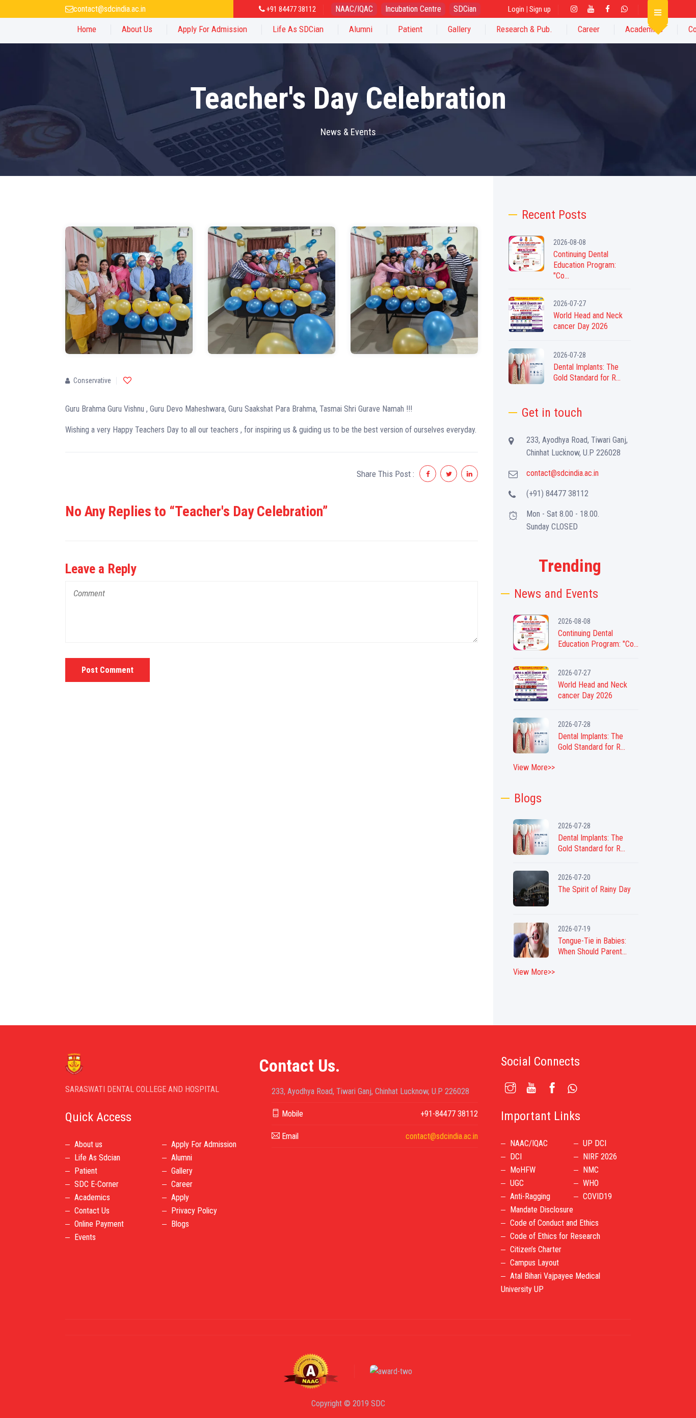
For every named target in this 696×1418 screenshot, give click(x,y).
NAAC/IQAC (354, 9)
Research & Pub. (524, 29)
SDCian (464, 9)
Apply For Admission (212, 29)
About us (88, 1144)
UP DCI (594, 1143)
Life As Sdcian (97, 1157)
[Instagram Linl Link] (573, 9)
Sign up (540, 9)
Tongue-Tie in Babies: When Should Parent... (592, 946)
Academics (644, 29)
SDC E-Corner (96, 1184)
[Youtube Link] (590, 9)
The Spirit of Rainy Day (594, 889)
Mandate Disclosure (541, 1209)
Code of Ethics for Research (555, 1236)
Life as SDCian (298, 29)
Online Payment (99, 1224)
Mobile (291, 1114)
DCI (516, 1156)
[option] (129, 290)
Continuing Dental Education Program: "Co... (584, 265)
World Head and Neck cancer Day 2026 (588, 321)
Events (85, 1237)
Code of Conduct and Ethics (554, 1223)
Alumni (360, 29)
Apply (180, 1197)
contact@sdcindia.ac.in (109, 9)
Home (86, 29)
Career (589, 29)
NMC (591, 1170)
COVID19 (597, 1196)
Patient (410, 29)
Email (289, 1136)
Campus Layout (534, 1263)
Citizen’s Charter (535, 1249)
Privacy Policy (194, 1211)
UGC (517, 1183)
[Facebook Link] (607, 9)
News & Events (348, 131)
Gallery (459, 29)
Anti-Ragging (530, 1196)
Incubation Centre (413, 9)
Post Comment (107, 670)
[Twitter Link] (624, 9)
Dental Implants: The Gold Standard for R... (587, 372)
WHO (591, 1183)
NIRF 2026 (600, 1156)
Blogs (180, 1224)
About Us (137, 29)
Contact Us (92, 1211)
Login (516, 9)
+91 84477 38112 (290, 9)
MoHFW (523, 1170)
